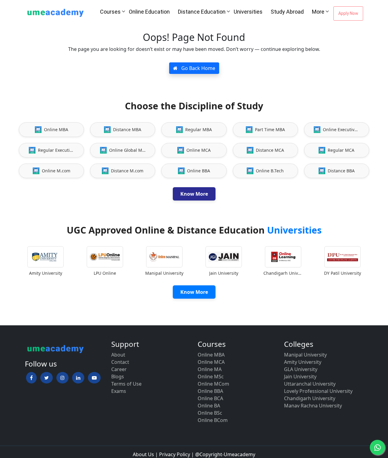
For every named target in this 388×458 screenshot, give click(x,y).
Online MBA (211, 354)
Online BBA (210, 391)
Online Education (149, 11)
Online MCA (211, 362)
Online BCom (213, 420)
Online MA (210, 369)
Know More (194, 194)
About (118, 354)
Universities (248, 11)
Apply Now (348, 13)
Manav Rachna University (313, 405)
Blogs (117, 376)
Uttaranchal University (310, 383)
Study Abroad (287, 11)
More (318, 11)
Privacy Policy (174, 454)
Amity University (302, 362)
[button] (31, 377)
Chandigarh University (309, 398)
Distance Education (202, 11)
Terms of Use (126, 383)
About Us (143, 454)
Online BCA (210, 398)
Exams (118, 391)
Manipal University (305, 354)
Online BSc (210, 413)
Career (119, 369)
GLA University (300, 369)
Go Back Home (197, 68)
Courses (110, 11)
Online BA (209, 405)
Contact (120, 362)
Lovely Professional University (318, 391)
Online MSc (211, 376)
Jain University (300, 376)
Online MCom (213, 383)
